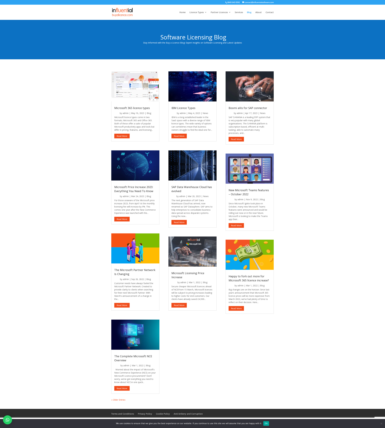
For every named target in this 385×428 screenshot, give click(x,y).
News (205, 113)
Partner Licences (219, 12)
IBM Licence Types (183, 108)
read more (122, 136)
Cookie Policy (163, 413)
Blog (249, 12)
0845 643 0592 (233, 2)
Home (182, 12)
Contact (270, 12)
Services (239, 12)
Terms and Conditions (122, 413)
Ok (266, 423)
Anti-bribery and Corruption (188, 413)
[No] (381, 423)
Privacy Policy (145, 413)
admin (126, 113)
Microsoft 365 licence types (132, 108)
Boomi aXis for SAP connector (248, 108)
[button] (7, 419)
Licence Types (196, 12)
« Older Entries (118, 399)
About (258, 12)
